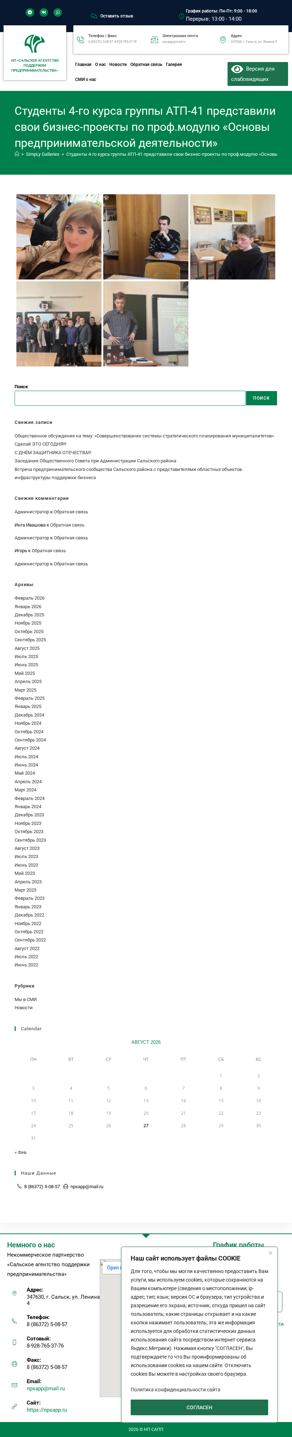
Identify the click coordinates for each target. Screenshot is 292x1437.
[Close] (270, 1252)
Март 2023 (25, 890)
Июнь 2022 (26, 965)
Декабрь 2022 (29, 915)
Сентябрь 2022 (30, 940)
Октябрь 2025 (29, 631)
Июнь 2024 (26, 765)
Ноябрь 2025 (28, 623)
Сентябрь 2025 (30, 639)
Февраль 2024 (30, 798)
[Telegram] (30, 12)
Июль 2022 (26, 956)
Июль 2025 (26, 656)
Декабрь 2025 (29, 614)
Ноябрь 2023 (28, 823)
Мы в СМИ (26, 999)
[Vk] (44, 12)
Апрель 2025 (28, 681)
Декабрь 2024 (29, 715)
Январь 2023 (28, 906)
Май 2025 (25, 673)
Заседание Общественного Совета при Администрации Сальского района (95, 460)
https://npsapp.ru (47, 1410)
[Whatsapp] (57, 12)
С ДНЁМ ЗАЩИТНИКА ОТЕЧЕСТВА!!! (53, 452)
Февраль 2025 (30, 698)
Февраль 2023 (30, 898)
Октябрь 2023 (29, 831)
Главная (83, 64)
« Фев (20, 1152)
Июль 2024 (26, 756)
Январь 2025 (28, 706)
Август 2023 (27, 848)
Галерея (174, 64)
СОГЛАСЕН (199, 1407)
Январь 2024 (28, 806)
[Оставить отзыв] (94, 16)
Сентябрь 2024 (30, 740)
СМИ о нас (85, 79)
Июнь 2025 (26, 664)
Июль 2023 (26, 856)
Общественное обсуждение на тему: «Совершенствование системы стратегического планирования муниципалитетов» (144, 435)
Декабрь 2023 (29, 814)
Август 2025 (27, 648)
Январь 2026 (28, 606)
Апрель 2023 (28, 881)
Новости (118, 64)
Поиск (21, 386)
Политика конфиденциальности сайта (175, 1389)
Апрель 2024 (28, 781)
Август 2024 (27, 748)
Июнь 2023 (26, 865)
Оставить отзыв (116, 16)
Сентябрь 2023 (30, 840)
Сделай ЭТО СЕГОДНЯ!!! (40, 444)
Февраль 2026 (30, 598)
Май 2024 (25, 773)
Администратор (32, 511)
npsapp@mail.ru (46, 1388)
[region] (199, 1335)
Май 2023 (25, 873)
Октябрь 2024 (29, 731)
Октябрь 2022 (29, 931)
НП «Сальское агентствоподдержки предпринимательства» (35, 65)
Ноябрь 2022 (28, 923)
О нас (100, 64)
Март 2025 (25, 690)
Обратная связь (146, 64)
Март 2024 (25, 789)
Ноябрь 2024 (28, 723)
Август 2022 (27, 948)
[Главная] (17, 154)
